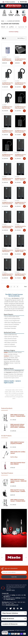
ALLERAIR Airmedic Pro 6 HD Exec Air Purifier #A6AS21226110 (7, 274)
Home (2, 21)
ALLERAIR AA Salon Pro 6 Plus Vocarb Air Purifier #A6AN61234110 (20, 83)
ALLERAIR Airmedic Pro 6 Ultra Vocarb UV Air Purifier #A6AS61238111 (7, 203)
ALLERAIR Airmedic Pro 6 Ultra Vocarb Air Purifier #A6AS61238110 (20, 155)
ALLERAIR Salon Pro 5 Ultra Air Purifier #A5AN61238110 (7, 107)
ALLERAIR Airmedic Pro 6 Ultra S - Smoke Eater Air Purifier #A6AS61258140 (20, 179)
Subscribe (14, 577)
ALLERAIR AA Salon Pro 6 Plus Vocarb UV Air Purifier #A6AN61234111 (20, 131)
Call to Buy (13, 457)
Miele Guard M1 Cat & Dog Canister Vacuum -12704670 (17, 490)
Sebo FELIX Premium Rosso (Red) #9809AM (17, 463)
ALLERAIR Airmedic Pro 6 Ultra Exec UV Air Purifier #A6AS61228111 (7, 179)
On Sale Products (6, 436)
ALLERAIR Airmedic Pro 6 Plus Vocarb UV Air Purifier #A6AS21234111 (20, 274)
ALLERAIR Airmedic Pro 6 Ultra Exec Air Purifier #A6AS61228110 (20, 227)
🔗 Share (24, 19)
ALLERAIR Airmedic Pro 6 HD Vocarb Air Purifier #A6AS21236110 (7, 251)
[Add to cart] (11, 63)
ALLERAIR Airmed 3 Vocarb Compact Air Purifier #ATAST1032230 (6, 59)
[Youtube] (21, 608)
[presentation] (2, 557)
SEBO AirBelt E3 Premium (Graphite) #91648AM (17, 442)
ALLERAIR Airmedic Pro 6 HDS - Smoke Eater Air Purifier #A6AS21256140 (20, 203)
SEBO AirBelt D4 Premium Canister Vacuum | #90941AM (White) (18, 481)
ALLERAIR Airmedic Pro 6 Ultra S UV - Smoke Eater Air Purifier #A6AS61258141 (7, 131)
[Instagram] (14, 608)
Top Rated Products (7, 473)
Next (25, 286)
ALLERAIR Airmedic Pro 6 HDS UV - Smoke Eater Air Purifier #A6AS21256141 (20, 251)
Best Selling (21, 38)
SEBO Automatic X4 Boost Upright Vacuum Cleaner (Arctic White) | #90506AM (17, 426)
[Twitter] (10, 608)
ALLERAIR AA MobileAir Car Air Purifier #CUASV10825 (20, 59)
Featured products (6, 408)
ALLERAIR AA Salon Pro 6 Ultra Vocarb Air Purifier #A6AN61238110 (7, 83)
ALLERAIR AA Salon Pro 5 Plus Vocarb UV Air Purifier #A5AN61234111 (20, 107)
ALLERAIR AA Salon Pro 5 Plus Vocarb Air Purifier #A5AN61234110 (7, 155)
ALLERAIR (4, 57)
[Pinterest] (17, 608)
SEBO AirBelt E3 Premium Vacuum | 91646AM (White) (17, 415)
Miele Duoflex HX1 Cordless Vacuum (17, 452)
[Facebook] (7, 608)
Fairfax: (6, 352)
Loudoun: (6, 356)
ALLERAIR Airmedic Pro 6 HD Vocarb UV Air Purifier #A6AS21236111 (7, 227)
